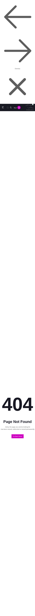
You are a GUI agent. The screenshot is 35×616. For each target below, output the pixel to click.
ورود (15, 107)
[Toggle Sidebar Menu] (2, 107)
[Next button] (17, 17)
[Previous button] (17, 51)
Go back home (17, 436)
